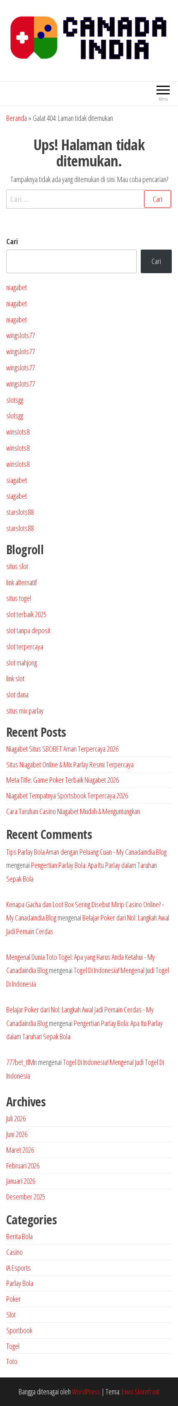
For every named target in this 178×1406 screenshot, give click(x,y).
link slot (15, 678)
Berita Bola (19, 1236)
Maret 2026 (20, 1150)
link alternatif (21, 582)
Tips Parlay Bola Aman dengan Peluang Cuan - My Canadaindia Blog (86, 852)
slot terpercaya (24, 646)
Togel (12, 1346)
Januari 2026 (20, 1181)
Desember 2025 (25, 1197)
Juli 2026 (16, 1118)
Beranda (16, 118)
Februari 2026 (22, 1165)
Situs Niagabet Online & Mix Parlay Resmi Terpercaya (70, 764)
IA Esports (18, 1268)
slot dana (17, 694)
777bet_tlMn (21, 1062)
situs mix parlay (24, 711)
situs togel (18, 598)
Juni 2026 (16, 1134)
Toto (11, 1361)
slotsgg (14, 400)
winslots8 (17, 432)
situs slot (17, 566)
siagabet (16, 480)
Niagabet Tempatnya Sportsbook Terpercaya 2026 (67, 795)
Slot (11, 1314)
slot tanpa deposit (28, 630)
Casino (14, 1252)
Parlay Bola (19, 1283)
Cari (12, 241)
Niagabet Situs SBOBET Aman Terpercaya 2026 (62, 749)
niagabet (16, 287)
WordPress (86, 1391)
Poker (13, 1299)
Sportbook (19, 1330)
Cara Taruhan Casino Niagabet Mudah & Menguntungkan (73, 811)
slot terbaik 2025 (26, 614)
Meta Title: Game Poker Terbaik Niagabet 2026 (62, 780)
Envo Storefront (141, 1391)
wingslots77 (20, 335)
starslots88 (20, 512)
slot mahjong (21, 663)
